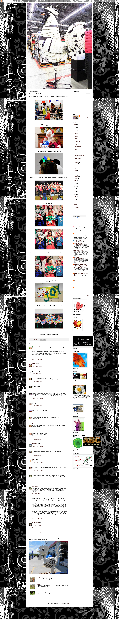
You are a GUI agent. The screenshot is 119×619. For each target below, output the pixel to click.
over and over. (76, 207)
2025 (75, 125)
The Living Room (78, 146)
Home (49, 530)
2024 (75, 127)
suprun (61, 603)
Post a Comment (34, 527)
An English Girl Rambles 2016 (80, 264)
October (76, 163)
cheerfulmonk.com (77, 240)
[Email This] (40, 340)
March (76, 175)
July (76, 168)
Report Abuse (76, 210)
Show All (88, 295)
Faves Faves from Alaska (78, 244)
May (76, 171)
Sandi (33, 409)
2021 (75, 180)
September (77, 165)
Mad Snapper (76, 257)
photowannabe (35, 431)
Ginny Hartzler (83, 116)
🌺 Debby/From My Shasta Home (38, 346)
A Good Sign (38, 584)
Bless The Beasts (78, 147)
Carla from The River (36, 450)
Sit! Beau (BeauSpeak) (78, 258)
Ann (33, 377)
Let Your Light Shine (47, 6)
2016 (75, 188)
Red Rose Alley (35, 474)
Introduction (76, 204)
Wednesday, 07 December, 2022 (38, 482)
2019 (75, 183)
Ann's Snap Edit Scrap (78, 250)
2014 (75, 191)
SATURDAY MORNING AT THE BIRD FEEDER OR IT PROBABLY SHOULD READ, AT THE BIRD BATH (80, 266)
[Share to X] (43, 340)
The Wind (76, 149)
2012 (75, 194)
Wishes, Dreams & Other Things (80, 287)
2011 (75, 196)
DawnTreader (35, 443)
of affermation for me (77, 206)
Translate (82, 218)
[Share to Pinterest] (45, 340)
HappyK (33, 459)
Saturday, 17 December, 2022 (37, 525)
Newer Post (32, 530)
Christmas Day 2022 (78, 139)
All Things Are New (39, 591)
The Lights (77, 133)
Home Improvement (78, 160)
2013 (75, 193)
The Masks (77, 143)
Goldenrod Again (77, 281)
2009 (75, 199)
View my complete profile (83, 117)
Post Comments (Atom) (38, 532)
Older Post (66, 530)
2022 (75, 130)
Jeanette (34, 402)
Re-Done (76, 136)
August (76, 167)
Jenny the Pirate (35, 522)
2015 (75, 189)
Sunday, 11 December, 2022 (37, 518)
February (76, 176)
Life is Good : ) (77, 226)
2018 (75, 185)
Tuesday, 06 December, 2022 (37, 381)
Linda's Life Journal (78, 233)
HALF (75, 275)
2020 (75, 181)
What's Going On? (78, 158)
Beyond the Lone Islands (79, 280)
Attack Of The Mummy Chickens (36, 536)
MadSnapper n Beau (36, 391)
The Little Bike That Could (79, 155)
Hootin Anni (34, 385)
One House (77, 153)
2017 (75, 186)
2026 (75, 124)
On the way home (77, 251)
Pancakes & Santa (78, 156)
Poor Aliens (76, 241)
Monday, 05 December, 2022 (37, 359)
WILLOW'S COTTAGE (78, 243)
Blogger (69, 603)
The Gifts (76, 138)
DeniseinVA (34, 363)
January (76, 178)
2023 (75, 129)
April (76, 173)
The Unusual (77, 135)
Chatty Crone (35, 415)
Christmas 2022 (78, 141)
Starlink (75, 227)
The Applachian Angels (79, 144)
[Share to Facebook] (44, 340)
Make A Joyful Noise (39, 577)
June (76, 170)
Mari (33, 423)
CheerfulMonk (35, 370)
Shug (33, 466)
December (77, 132)
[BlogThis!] (41, 340)
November (77, 162)
